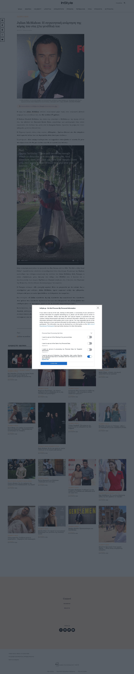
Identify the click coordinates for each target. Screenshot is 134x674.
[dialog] (67, 337)
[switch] (89, 337)
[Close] (98, 308)
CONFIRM (54, 363)
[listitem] (67, 333)
